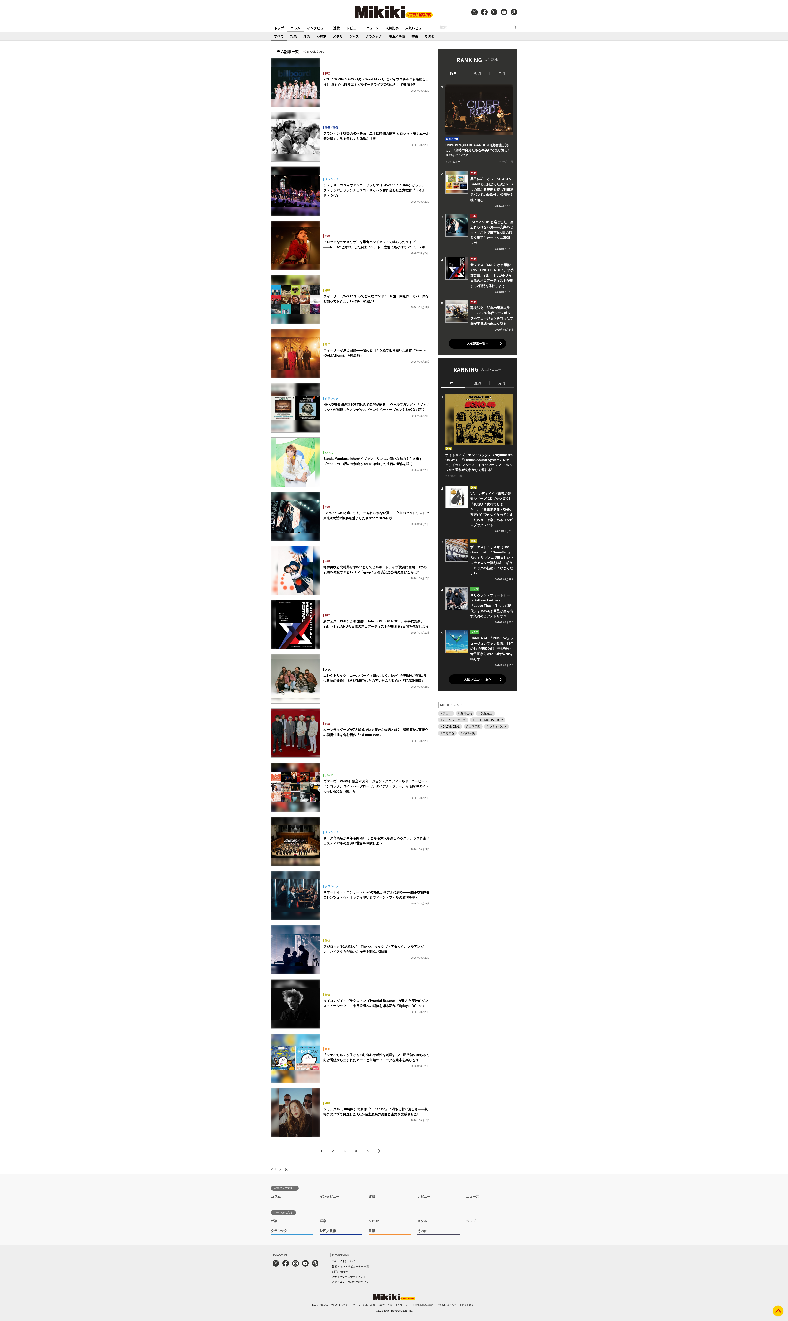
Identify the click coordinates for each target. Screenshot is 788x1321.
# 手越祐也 (447, 733)
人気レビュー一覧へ (477, 679)
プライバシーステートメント (349, 1276)
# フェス (445, 713)
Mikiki (274, 1169)
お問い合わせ (340, 1271)
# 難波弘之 (485, 713)
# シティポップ (496, 726)
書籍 (414, 36)
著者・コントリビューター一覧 (350, 1266)
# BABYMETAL (450, 726)
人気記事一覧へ (477, 343)
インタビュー (317, 27)
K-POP (321, 36)
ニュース (372, 27)
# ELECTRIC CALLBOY (487, 720)
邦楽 (293, 36)
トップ (279, 27)
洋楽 (306, 36)
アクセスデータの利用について (350, 1282)
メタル (338, 36)
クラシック (373, 36)
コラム (295, 27)
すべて (279, 36)
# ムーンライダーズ (453, 720)
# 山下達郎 (473, 726)
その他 (429, 36)
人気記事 (392, 27)
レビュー (353, 27)
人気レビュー (415, 27)
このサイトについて (344, 1261)
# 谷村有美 (468, 733)
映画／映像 (396, 36)
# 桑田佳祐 (465, 713)
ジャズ (354, 36)
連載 (336, 27)
